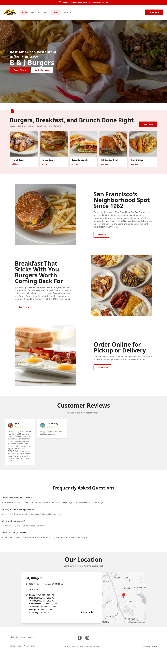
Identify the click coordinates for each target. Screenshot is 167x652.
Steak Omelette (30, 502)
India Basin (16, 537)
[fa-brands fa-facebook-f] (80, 638)
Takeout (20, 526)
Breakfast (35, 526)
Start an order (87, 612)
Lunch (46, 526)
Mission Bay (50, 537)
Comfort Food (41, 514)
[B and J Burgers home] (10, 12)
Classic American (55, 514)
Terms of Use (15, 646)
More (66, 12)
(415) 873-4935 (35, 589)
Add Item (15, 164)
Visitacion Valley (38, 537)
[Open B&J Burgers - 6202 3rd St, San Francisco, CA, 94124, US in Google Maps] (124, 597)
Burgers (22, 514)
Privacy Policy (29, 646)
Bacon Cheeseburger (64, 502)
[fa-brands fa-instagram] (87, 638)
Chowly (154, 646)
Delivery (12, 526)
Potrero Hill (26, 537)
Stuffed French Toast (46, 502)
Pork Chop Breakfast (81, 502)
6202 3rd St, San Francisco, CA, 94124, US (46, 584)
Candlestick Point (63, 537)
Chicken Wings (97, 502)
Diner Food (30, 514)
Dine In (27, 526)
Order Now (154, 12)
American (14, 514)
